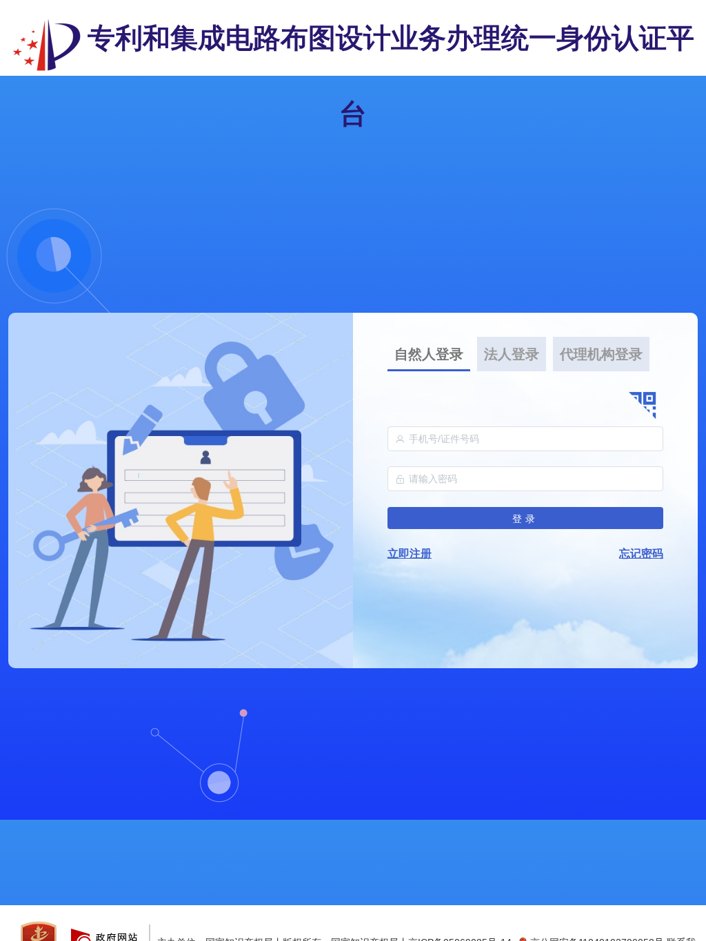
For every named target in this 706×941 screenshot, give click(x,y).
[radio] (428, 354)
